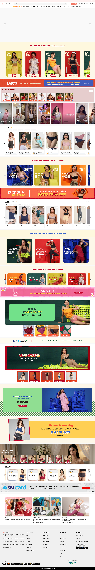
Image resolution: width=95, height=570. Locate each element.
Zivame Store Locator (63, 544)
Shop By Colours (62, 542)
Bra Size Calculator (63, 538)
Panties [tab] (15, 130)
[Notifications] (79, 3)
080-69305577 (86, 541)
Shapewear (28, 541)
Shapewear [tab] (34, 130)
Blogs (63, 0)
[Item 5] (71, 377)
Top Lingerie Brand (29, 551)
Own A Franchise (62, 548)
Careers (61, 553)
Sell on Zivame (84, 0)
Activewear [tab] (27, 130)
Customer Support (46, 545)
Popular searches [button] (47, 528)
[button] (65, 3)
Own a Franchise (90, 0)
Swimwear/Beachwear (30, 550)
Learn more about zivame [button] (47, 525)
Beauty (27, 545)
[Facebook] (76, 546)
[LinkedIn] (84, 546)
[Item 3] (53, 331)
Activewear (28, 538)
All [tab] (6, 130)
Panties (27, 540)
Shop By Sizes (62, 541)
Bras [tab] (10, 130)
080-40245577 (81, 541)
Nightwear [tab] (20, 130)
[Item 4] (65, 331)
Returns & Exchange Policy (47, 540)
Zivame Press (62, 545)
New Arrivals (28, 534)
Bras (27, 535)
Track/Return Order (68, 0)
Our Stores (79, 0)
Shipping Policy (45, 535)
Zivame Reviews (62, 550)
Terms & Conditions (46, 538)
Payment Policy (45, 544)
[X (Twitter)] (77, 546)
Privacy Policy (45, 537)
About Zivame (62, 534)
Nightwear (28, 537)
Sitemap (61, 554)
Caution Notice (45, 547)
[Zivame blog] (81, 546)
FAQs (60, 556)
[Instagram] (79, 546)
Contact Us (74, 0)
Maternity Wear (29, 544)
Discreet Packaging (46, 542)
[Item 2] (41, 331)
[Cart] (85, 3)
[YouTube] (83, 546)
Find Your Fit (62, 537)
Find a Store (62, 557)
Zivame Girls (28, 547)
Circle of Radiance (63, 551)
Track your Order (46, 541)
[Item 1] (28, 331)
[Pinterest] (80, 546)
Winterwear (28, 542)
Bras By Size (61, 540)
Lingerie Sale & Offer (30, 548)
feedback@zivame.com (82, 542)
